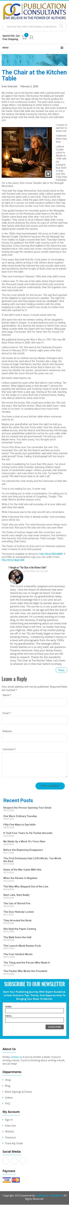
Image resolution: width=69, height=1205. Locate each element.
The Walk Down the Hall (17, 937)
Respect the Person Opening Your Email (27, 807)
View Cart (10, 1125)
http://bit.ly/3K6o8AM (50, 553)
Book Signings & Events (18, 1091)
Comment (9, 749)
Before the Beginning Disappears (23, 849)
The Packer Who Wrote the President (25, 971)
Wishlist (9, 1131)
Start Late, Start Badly (16, 894)
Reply (61, 670)
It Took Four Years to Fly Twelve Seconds (27, 833)
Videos (9, 1097)
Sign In (9, 1119)
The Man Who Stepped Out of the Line (25, 886)
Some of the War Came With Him (22, 869)
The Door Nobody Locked (18, 911)
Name (7, 695)
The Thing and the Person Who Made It (26, 962)
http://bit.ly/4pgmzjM (13, 559)
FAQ (7, 1103)
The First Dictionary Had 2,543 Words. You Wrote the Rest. (32, 860)
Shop (8, 1079)
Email (7, 713)
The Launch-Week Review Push (22, 945)
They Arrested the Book (17, 920)
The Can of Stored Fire (16, 903)
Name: (8, 1007)
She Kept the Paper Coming (19, 928)
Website (7, 731)
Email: (8, 1016)
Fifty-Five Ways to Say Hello (19, 824)
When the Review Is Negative (20, 878)
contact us (16, 1057)
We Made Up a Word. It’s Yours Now (24, 841)
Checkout (10, 1137)
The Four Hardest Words (17, 954)
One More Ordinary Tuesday (20, 816)
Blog (7, 1085)
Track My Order (14, 1143)
